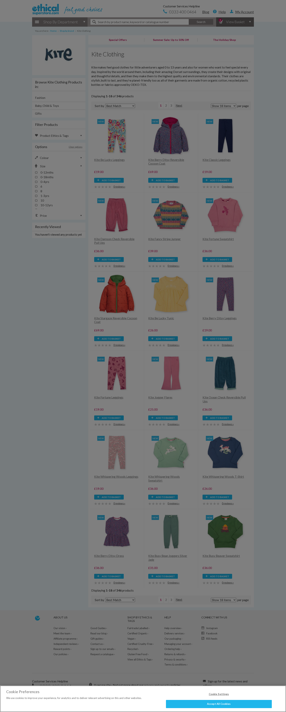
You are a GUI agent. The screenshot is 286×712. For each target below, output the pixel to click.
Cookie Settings (219, 694)
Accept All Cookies (219, 703)
